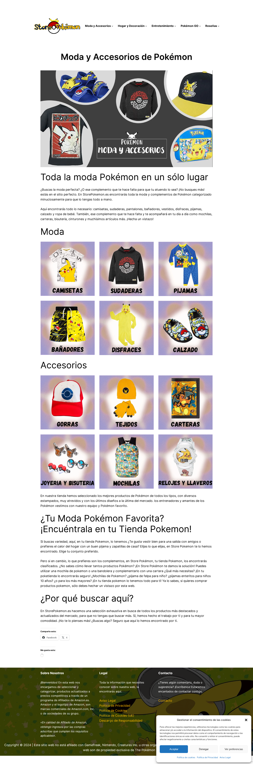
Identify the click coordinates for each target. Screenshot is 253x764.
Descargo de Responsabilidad (120, 720)
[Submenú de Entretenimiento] (175, 26)
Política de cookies (186, 757)
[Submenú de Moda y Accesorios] (112, 26)
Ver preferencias (234, 749)
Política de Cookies (113, 710)
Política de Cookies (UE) (116, 715)
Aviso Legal (225, 757)
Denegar (204, 749)
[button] (246, 720)
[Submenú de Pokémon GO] (200, 26)
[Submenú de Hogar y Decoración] (146, 26)
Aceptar (174, 749)
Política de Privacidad (207, 757)
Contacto (165, 700)
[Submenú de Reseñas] (218, 26)
